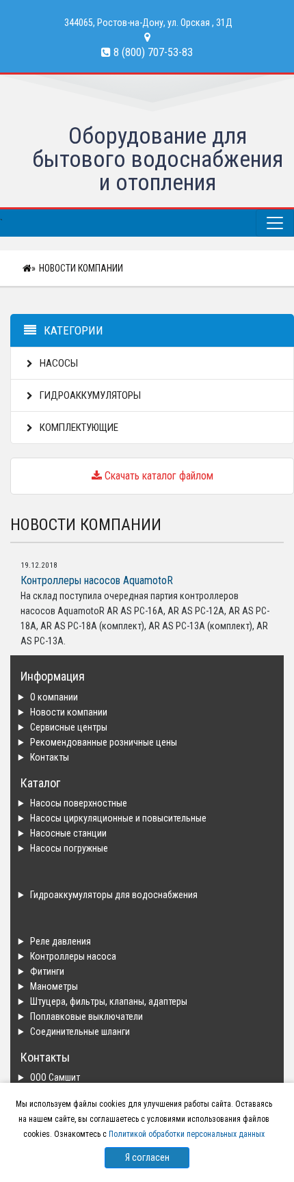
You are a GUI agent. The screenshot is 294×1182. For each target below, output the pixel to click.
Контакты (49, 757)
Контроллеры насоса (73, 956)
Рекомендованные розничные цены (103, 742)
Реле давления (60, 941)
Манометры (54, 986)
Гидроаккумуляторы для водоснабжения (114, 894)
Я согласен (147, 1157)
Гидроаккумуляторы (89, 395)
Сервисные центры (68, 727)
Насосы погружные (69, 848)
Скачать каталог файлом (157, 475)
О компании (54, 697)
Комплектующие (78, 427)
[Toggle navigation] (275, 223)
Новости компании (81, 268)
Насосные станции (68, 833)
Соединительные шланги (80, 1031)
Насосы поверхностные (78, 803)
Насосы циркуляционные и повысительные (118, 818)
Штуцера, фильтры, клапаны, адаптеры (108, 1001)
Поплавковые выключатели (86, 1016)
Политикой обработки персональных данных (187, 1134)
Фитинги (47, 971)
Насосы (58, 363)
